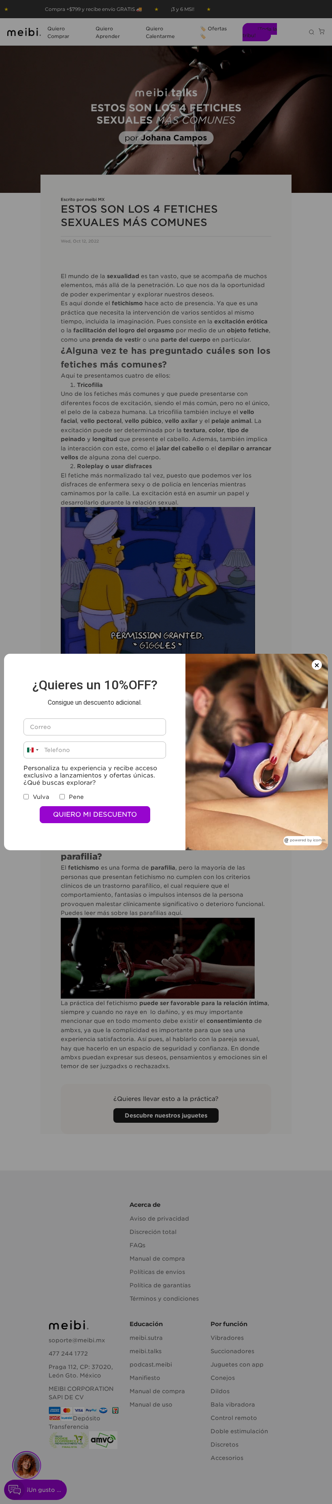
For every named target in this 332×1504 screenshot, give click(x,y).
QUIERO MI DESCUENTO (95, 814)
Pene (76, 797)
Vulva (41, 797)
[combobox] (32, 750)
